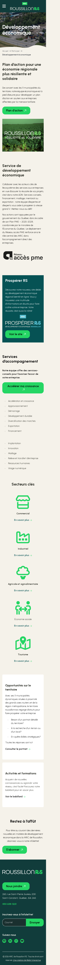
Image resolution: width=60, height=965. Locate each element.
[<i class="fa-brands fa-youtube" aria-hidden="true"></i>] (22, 941)
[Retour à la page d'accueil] (24, 6)
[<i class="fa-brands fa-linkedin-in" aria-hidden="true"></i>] (10, 941)
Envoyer (35, 922)
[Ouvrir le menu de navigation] (4, 6)
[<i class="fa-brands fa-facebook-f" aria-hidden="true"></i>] (4, 941)
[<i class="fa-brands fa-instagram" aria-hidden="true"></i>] (16, 941)
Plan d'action (14, 110)
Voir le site (15, 334)
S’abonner (12, 849)
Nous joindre (14, 886)
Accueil (5, 51)
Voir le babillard (14, 796)
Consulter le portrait (16, 749)
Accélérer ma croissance (23, 386)
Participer (16, 51)
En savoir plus (21, 520)
